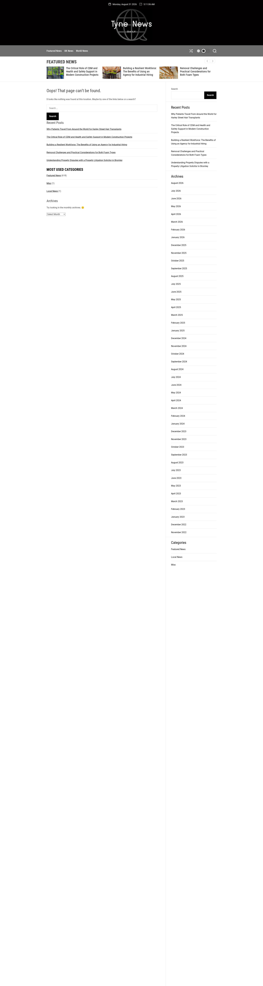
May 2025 (176, 299)
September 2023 (179, 454)
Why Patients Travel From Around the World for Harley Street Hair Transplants (84, 129)
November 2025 (178, 253)
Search (174, 89)
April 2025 (176, 307)
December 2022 (178, 524)
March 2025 (177, 315)
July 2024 (176, 377)
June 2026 (176, 198)
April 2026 (176, 214)
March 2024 (177, 408)
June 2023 (176, 478)
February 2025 (178, 322)
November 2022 (178, 532)
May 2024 (176, 392)
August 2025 (177, 276)
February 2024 (178, 416)
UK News (68, 50)
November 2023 (178, 439)
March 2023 (177, 501)
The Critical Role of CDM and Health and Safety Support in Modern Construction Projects (89, 137)
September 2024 (179, 361)
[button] (212, 61)
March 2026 (177, 222)
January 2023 (178, 517)
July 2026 (176, 191)
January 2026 (178, 237)
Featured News (54, 50)
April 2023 (176, 493)
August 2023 (177, 462)
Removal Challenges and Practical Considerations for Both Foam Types (139, 71)
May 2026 (176, 206)
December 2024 (178, 338)
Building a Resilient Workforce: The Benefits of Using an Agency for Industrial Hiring (84, 71)
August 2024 (177, 369)
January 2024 (178, 423)
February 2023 (178, 509)
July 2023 (176, 470)
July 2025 (176, 284)
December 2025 (178, 245)
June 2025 (176, 291)
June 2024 (176, 385)
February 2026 (178, 229)
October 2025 (177, 260)
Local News (52, 191)
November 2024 (178, 346)
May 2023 (176, 485)
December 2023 (178, 431)
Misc (49, 183)
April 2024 (176, 400)
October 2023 (177, 447)
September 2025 (179, 268)
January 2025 (178, 330)
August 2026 (177, 183)
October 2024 (177, 353)
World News (82, 50)
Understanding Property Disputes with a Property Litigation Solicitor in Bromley (197, 71)
